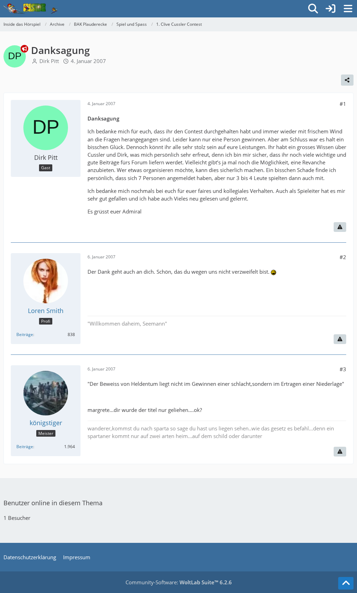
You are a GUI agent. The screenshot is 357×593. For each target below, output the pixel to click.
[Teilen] (347, 80)
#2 (343, 256)
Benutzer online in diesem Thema (52, 503)
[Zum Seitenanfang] (346, 583)
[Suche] (313, 9)
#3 (343, 369)
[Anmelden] (330, 8)
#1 (343, 103)
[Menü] (348, 9)
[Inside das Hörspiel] (30, 9)
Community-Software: (179, 582)
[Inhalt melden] (340, 227)
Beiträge (24, 334)
